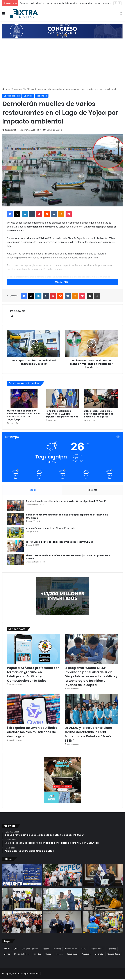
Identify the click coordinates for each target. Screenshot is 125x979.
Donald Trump (71, 949)
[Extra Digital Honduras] (24, 13)
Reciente (92, 489)
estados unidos (97, 949)
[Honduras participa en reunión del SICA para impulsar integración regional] (63, 398)
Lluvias (7, 954)
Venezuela (86, 954)
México (48, 954)
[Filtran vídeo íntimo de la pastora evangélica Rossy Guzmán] (15, 546)
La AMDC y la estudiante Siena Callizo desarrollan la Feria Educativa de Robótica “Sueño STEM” (88, 734)
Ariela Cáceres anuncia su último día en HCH (50, 528)
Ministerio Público (22, 954)
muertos (37, 954)
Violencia (99, 954)
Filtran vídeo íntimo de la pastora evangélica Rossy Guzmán (59, 541)
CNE (16, 949)
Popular (32, 489)
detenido (57, 949)
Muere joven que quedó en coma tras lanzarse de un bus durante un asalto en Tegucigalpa (23, 415)
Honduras (112, 949)
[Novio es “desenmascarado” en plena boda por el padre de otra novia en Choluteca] (15, 519)
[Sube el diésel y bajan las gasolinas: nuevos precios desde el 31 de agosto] (101, 398)
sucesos (58, 954)
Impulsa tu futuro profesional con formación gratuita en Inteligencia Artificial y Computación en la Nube (33, 674)
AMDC (7, 949)
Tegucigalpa (72, 954)
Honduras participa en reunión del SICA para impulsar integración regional (62, 413)
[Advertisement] (62, 64)
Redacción (9, 130)
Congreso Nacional (30, 949)
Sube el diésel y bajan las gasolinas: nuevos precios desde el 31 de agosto (98, 413)
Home (7, 89)
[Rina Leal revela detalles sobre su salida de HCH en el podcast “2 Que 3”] (15, 505)
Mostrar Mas (62, 282)
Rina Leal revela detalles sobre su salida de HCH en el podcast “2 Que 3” (66, 501)
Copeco (46, 949)
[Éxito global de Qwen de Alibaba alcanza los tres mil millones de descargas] (33, 709)
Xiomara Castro (113, 954)
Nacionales (17, 89)
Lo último (28, 89)
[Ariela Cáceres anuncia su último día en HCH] (15, 532)
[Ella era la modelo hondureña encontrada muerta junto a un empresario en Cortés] (15, 559)
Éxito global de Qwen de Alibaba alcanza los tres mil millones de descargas (32, 732)
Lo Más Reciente (12, 96)
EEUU (83, 949)
